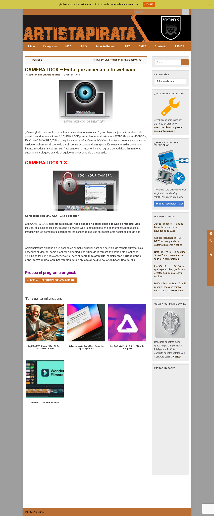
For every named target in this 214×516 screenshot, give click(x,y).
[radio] (26, 290)
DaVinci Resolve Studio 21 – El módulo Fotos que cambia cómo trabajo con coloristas (170, 287)
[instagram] (37, 11)
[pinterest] (54, 11)
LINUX (83, 46)
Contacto (160, 46)
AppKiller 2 (36, 59)
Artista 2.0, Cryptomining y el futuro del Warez (117, 59)
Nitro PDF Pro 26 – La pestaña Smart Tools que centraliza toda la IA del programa (170, 255)
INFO (127, 46)
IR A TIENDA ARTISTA (171, 203)
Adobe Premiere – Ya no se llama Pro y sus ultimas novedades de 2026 (168, 227)
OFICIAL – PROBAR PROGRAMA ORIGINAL (53, 280)
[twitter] (32, 11)
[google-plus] (48, 11)
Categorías (49, 46)
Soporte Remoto (105, 46)
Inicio (31, 46)
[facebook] (26, 11)
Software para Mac (51, 75)
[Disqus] (86, 460)
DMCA (142, 46)
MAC (68, 46)
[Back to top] (206, 496)
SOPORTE (148, 4)
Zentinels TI (34, 75)
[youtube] (43, 11)
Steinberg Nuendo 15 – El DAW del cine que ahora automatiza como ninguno (168, 241)
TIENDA (179, 46)
